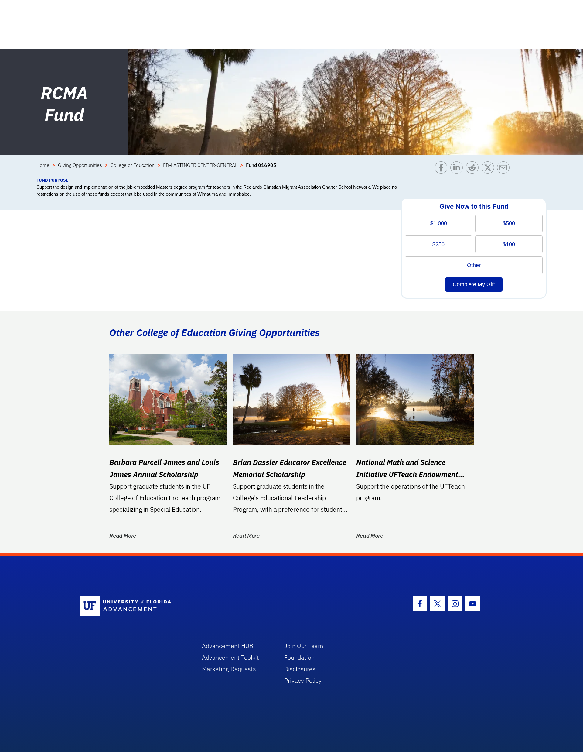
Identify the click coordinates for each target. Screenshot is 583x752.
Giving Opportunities (80, 165)
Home (42, 165)
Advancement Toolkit (230, 657)
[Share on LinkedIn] (458, 169)
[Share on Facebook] (442, 169)
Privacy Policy (303, 680)
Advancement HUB (227, 646)
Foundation (299, 657)
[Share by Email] (505, 169)
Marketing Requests (229, 669)
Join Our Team (303, 646)
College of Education (133, 165)
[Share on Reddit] (473, 169)
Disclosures (299, 669)
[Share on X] (489, 169)
